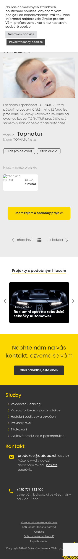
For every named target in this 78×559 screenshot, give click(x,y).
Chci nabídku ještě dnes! (39, 370)
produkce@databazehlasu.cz (43, 456)
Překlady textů (21, 423)
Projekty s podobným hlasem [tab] (39, 270)
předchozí (23, 240)
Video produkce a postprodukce (35, 410)
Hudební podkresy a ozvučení (33, 417)
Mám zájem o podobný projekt (39, 213)
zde (38, 19)
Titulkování (19, 429)
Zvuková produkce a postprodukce (38, 436)
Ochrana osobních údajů (39, 536)
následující (56, 240)
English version (39, 541)
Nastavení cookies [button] (21, 34)
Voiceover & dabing (26, 404)
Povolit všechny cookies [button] (26, 42)
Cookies (39, 532)
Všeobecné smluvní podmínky (39, 522)
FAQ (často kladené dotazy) (39, 527)
